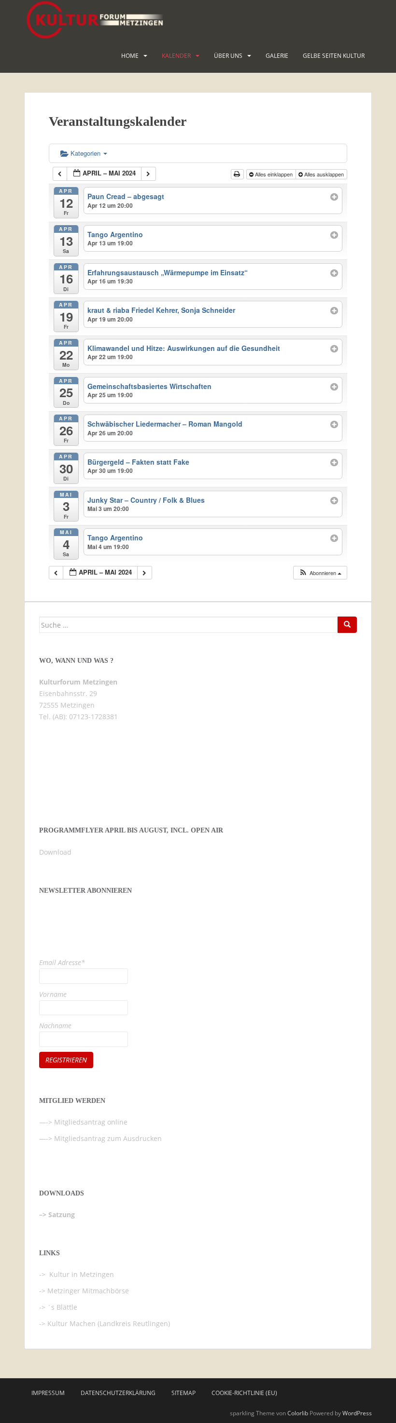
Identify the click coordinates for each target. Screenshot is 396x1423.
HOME (130, 56)
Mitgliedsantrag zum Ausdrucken (108, 1138)
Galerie (277, 56)
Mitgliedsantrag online (90, 1122)
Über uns (228, 56)
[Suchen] (347, 625)
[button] (320, 572)
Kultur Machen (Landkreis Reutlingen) (108, 1323)
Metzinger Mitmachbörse (88, 1290)
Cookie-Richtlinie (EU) (244, 1393)
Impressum (48, 1393)
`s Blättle (62, 1307)
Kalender (176, 56)
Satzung (61, 1214)
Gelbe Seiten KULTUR (334, 56)
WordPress (357, 1413)
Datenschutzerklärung (118, 1393)
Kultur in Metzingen (80, 1274)
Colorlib (297, 1413)
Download (55, 852)
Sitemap (183, 1393)
